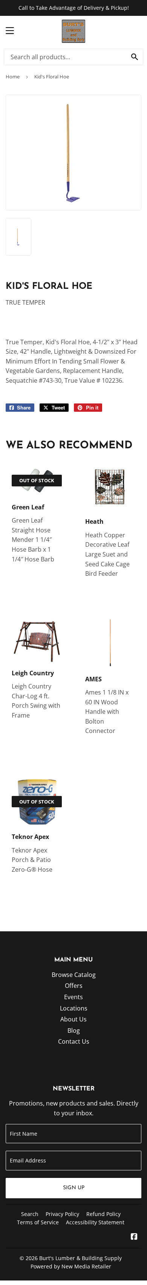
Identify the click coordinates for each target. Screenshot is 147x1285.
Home (13, 76)
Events (73, 997)
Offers (74, 985)
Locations (73, 1008)
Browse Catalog (74, 975)
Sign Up (73, 1188)
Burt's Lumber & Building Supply (80, 1258)
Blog (73, 1030)
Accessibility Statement (95, 1222)
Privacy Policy (62, 1214)
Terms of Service (38, 1222)
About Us (73, 1019)
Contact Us (73, 1041)
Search (29, 1214)
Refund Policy (103, 1214)
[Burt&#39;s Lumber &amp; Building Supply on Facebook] (134, 1237)
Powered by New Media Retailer (71, 1266)
